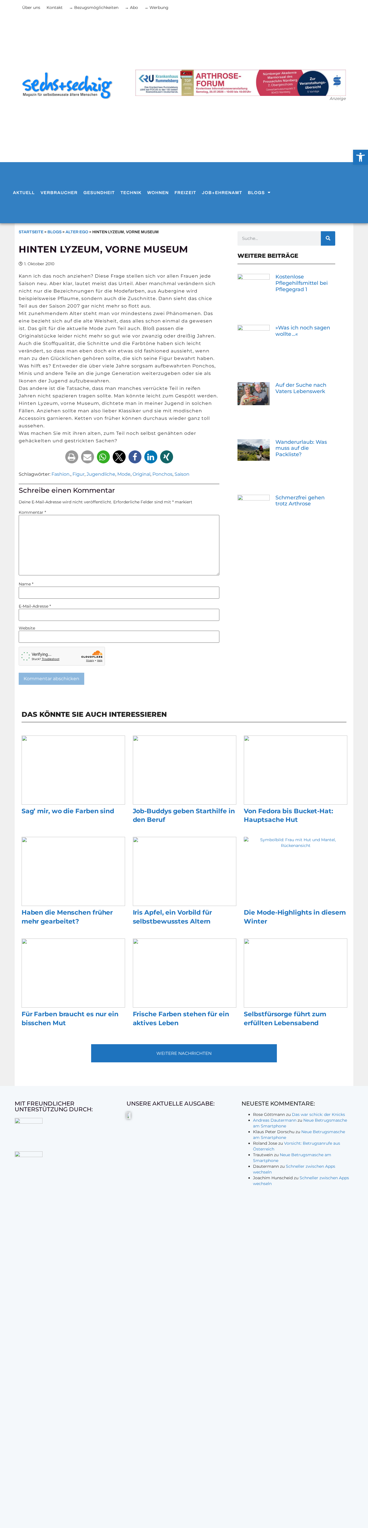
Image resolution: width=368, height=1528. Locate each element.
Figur (78, 474)
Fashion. (60, 474)
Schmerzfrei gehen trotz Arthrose (300, 500)
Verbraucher (59, 192)
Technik (130, 192)
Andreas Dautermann (274, 1120)
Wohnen (158, 192)
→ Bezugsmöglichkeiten (93, 7)
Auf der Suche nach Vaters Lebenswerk (300, 388)
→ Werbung (156, 7)
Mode (124, 474)
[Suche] (328, 238)
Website (27, 628)
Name (26, 584)
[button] (71, 456)
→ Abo (131, 7)
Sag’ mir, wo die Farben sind (68, 811)
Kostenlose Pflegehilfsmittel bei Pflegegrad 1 (301, 283)
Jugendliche (101, 474)
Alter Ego (77, 232)
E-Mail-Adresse (35, 606)
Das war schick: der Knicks (318, 1114)
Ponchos (162, 474)
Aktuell (24, 192)
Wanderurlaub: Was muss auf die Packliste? (301, 448)
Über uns (31, 7)
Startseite (31, 232)
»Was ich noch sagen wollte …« (302, 331)
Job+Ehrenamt (222, 192)
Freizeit (185, 192)
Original (141, 474)
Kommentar (32, 512)
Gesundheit (99, 192)
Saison (182, 474)
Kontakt (55, 7)
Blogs (256, 192)
